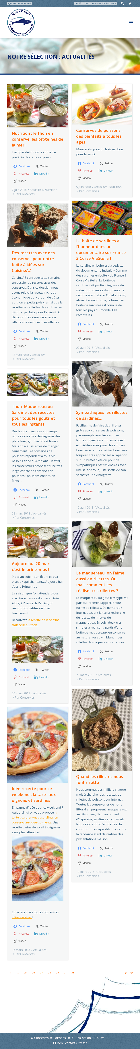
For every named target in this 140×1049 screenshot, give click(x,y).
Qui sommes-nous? (19, 3)
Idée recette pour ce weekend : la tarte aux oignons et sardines (34, 794)
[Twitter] (130, 3)
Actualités (36, 190)
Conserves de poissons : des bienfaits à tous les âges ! (99, 136)
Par (25, 194)
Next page (131, 972)
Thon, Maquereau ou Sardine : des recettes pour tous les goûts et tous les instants (33, 415)
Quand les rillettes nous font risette (99, 779)
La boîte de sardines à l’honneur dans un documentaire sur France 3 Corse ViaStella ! (101, 249)
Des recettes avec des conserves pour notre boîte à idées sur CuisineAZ (33, 261)
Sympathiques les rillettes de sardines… (101, 415)
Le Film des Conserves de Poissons (95, 3)
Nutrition (50, 190)
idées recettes (22, 917)
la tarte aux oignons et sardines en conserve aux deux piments (35, 817)
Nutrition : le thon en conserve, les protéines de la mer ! (37, 139)
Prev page (126, 972)
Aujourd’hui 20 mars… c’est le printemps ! (33, 566)
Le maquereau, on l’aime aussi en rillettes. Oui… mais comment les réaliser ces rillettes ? (100, 581)
